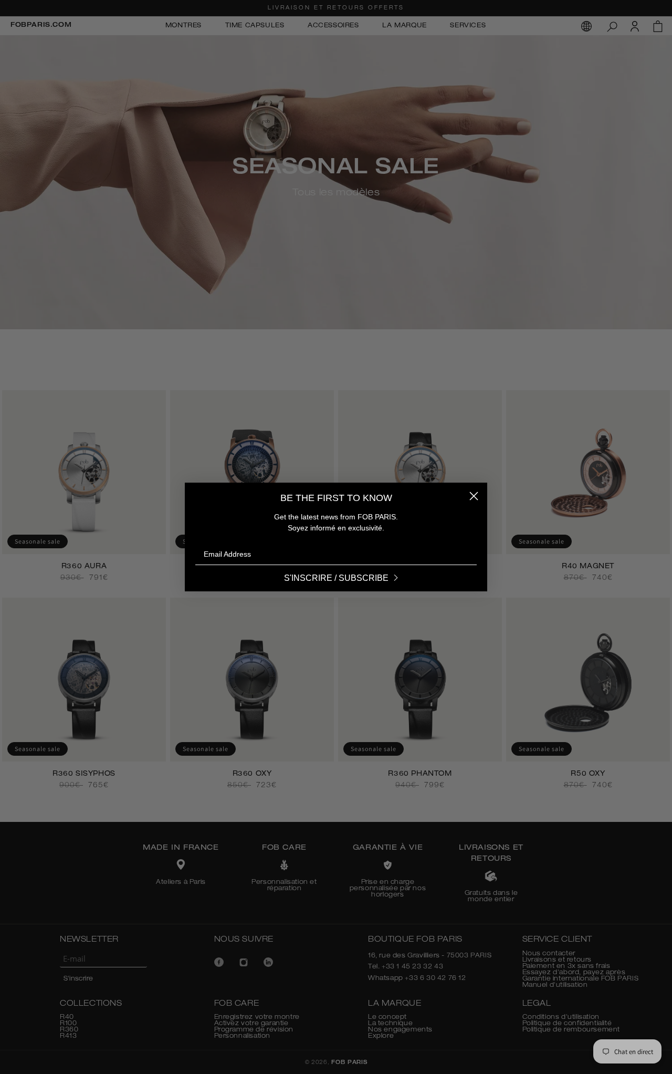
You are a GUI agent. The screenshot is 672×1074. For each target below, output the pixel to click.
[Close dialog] (474, 496)
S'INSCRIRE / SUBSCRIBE (336, 578)
